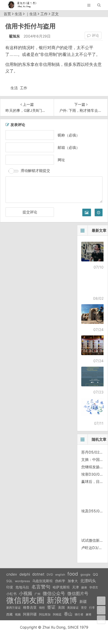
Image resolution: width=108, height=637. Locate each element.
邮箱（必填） (69, 147)
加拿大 (73, 581)
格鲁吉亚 (30, 607)
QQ (95, 574)
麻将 (88, 614)
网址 (61, 159)
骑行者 (79, 614)
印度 (9, 587)
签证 (51, 607)
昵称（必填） (69, 135)
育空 (84, 607)
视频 (18, 614)
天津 (75, 587)
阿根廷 (57, 614)
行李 (92, 607)
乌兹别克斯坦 (42, 581)
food (72, 574)
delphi (24, 574)
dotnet (38, 574)
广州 (37, 594)
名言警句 (40, 586)
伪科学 (60, 581)
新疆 (83, 601)
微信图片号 (77, 593)
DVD (50, 574)
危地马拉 (22, 587)
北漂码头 (88, 580)
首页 (7, 14)
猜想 (42, 607)
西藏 (9, 614)
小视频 (25, 593)
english (60, 574)
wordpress (22, 581)
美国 (61, 607)
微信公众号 (54, 593)
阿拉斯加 (45, 614)
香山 (68, 614)
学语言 (93, 587)
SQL (9, 581)
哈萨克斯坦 (61, 587)
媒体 (84, 587)
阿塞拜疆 (30, 614)
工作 (44, 14)
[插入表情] (98, 212)
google (85, 574)
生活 (18, 14)
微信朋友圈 (25, 600)
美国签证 (73, 607)
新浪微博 (62, 600)
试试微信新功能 (94, 540)
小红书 (11, 594)
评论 (95, 35)
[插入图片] (86, 212)
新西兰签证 (13, 607)
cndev (11, 574)
